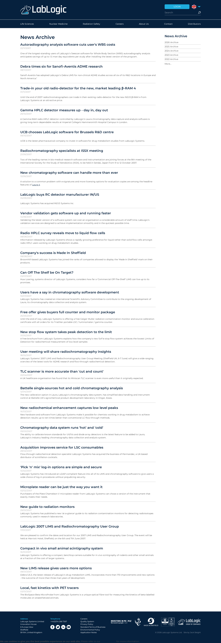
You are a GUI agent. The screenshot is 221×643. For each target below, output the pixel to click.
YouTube (69, 627)
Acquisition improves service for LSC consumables (61, 447)
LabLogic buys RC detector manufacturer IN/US (59, 194)
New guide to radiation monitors (47, 507)
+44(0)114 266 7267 (58, 621)
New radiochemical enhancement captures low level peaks (69, 408)
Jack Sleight (195, 632)
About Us (144, 24)
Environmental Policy (90, 630)
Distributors (194, 24)
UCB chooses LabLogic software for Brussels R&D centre (67, 132)
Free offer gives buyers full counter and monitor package (67, 312)
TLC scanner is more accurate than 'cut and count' (62, 371)
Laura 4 (36, 184)
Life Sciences (27, 24)
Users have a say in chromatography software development (69, 292)
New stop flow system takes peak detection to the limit (66, 332)
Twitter (58, 627)
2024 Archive (171, 50)
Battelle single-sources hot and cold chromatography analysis (71, 388)
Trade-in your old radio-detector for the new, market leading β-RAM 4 (78, 88)
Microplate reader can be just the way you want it (61, 487)
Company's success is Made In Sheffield (53, 253)
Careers (120, 24)
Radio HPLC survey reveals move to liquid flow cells (62, 233)
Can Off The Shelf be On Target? (46, 272)
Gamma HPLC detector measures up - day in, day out (64, 110)
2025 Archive (171, 46)
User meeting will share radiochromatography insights (65, 351)
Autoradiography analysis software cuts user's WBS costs (67, 44)
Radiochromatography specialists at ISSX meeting (61, 151)
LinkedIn (63, 627)
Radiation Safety (91, 24)
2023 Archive (171, 55)
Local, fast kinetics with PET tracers (49, 588)
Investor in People (121, 622)
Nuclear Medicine (58, 24)
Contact (168, 24)
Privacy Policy (86, 624)
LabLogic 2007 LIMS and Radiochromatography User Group (69, 526)
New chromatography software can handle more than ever (69, 172)
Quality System (87, 621)
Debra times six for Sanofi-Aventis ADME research (61, 66)
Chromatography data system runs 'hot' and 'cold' (61, 427)
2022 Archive (171, 59)
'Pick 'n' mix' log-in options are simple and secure (61, 467)
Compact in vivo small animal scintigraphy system (61, 548)
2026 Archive (171, 42)
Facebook (52, 627)
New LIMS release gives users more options (56, 568)
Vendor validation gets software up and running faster (65, 213)
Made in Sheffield (151, 622)
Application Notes (88, 632)
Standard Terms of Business (92, 627)
